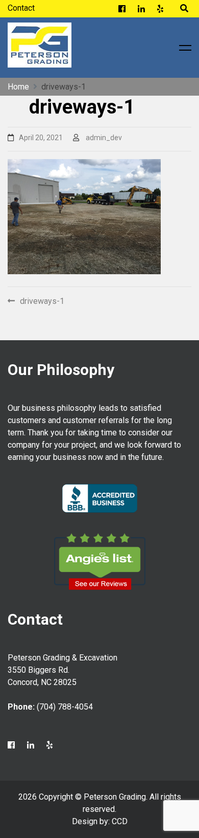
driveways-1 (42, 301)
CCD (120, 821)
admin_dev (104, 138)
